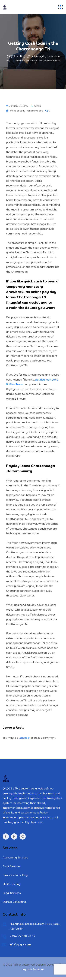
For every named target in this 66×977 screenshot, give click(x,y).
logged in (24, 737)
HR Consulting (11, 884)
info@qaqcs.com (20, 944)
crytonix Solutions (33, 969)
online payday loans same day (26, 110)
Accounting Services (15, 857)
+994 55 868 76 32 (22, 936)
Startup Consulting (14, 901)
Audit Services (11, 866)
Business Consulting (15, 875)
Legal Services (12, 893)
